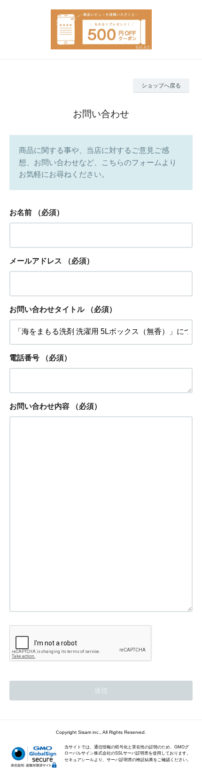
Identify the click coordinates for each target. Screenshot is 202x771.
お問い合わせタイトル (47, 309)
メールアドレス (35, 261)
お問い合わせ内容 (39, 406)
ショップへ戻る (161, 85)
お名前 (20, 212)
